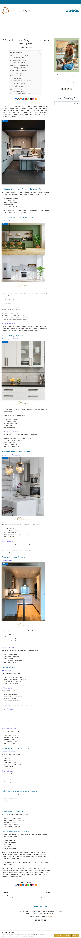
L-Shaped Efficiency (18, 59)
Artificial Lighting (18, 78)
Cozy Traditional (18, 88)
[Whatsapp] (28, 99)
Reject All (67, 935)
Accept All (75, 935)
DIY (29, 2)
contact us (49, 916)
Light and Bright (17, 72)
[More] (36, 99)
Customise (58, 935)
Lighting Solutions (16, 75)
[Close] (79, 931)
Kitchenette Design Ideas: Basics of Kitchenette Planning (26, 54)
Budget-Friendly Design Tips (19, 91)
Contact (65, 2)
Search (76, 103)
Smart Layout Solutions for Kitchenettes (21, 55)
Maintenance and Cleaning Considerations (22, 89)
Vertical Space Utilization (20, 62)
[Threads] (31, 99)
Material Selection (18, 73)
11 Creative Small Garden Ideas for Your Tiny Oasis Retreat (40, 895)
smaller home (12, 106)
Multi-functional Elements (20, 63)
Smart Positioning (18, 68)
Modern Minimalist (18, 86)
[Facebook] (67, 10)
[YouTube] (75, 10)
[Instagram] (70, 10)
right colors (10, 630)
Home (14, 2)
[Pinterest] (72, 10)
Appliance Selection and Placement (20, 65)
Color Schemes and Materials (19, 70)
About (58, 2)
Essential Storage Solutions (18, 60)
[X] (18, 99)
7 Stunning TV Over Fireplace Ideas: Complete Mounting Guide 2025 (12, 895)
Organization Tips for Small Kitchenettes (21, 80)
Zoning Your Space (18, 81)
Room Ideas (22, 2)
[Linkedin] (23, 99)
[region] (40, 934)
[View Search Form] (78, 11)
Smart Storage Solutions (20, 83)
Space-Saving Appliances (20, 67)
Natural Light (17, 76)
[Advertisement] (40, 26)
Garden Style (37, 2)
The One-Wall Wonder (19, 57)
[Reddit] (21, 99)
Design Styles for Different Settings (20, 84)
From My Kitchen (49, 2)
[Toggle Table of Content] (39, 52)
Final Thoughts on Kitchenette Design (22, 93)
